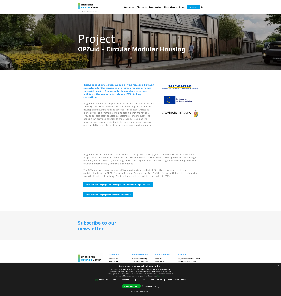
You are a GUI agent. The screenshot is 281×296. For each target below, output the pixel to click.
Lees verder (161, 276)
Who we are (113, 258)
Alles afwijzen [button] (150, 286)
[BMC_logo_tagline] (89, 7)
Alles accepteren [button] (131, 286)
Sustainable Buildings (140, 261)
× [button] (278, 265)
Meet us (158, 258)
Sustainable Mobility (139, 258)
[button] (202, 7)
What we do (113, 261)
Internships (159, 261)
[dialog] (140, 279)
